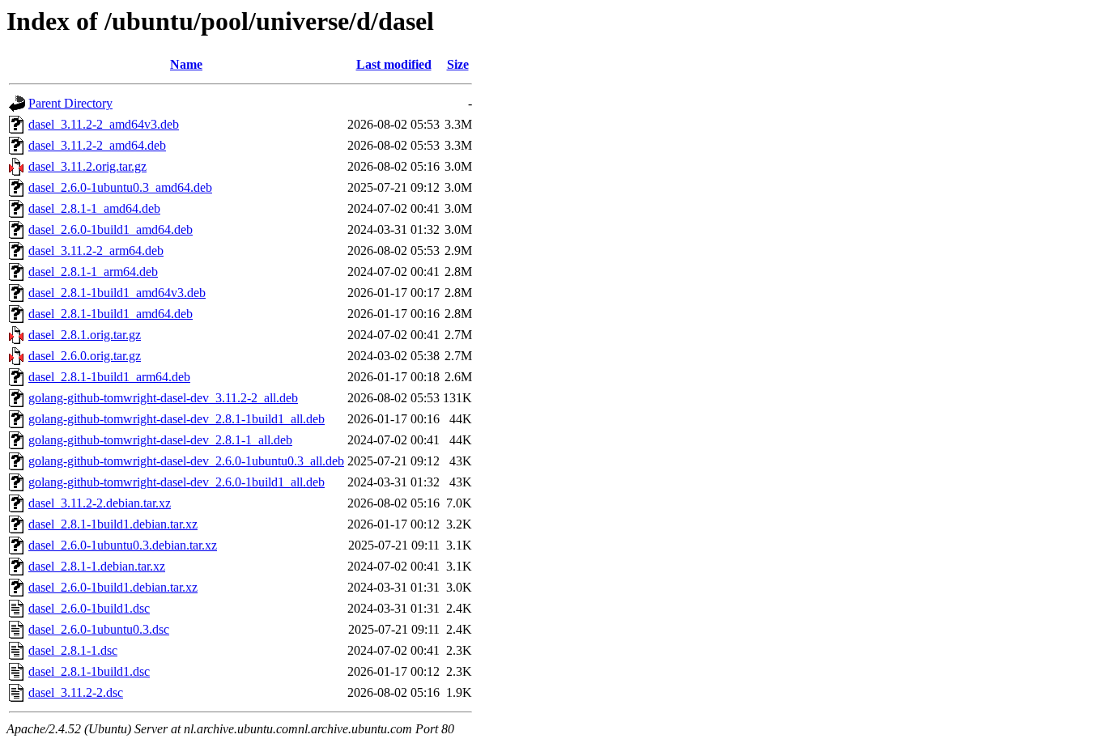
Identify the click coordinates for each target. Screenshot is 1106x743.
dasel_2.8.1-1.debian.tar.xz (96, 566)
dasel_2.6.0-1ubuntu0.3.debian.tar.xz (122, 545)
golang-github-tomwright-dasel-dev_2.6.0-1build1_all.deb (176, 482)
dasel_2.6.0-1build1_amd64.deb (110, 229)
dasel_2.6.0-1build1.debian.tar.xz (113, 587)
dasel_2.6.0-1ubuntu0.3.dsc (98, 629)
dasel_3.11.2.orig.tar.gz (87, 166)
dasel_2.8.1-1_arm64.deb (93, 271)
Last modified (394, 64)
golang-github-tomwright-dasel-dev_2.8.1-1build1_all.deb (176, 419)
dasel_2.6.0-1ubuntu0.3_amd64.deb (120, 187)
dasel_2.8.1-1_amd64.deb (94, 208)
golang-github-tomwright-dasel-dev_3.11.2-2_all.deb (163, 398)
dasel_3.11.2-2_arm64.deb (96, 250)
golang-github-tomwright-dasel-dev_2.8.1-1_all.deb (160, 440)
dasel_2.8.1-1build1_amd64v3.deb (117, 292)
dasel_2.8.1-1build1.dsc (89, 671)
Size (458, 64)
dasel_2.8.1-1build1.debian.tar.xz (113, 524)
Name (186, 64)
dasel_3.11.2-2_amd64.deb (97, 145)
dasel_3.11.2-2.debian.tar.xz (99, 503)
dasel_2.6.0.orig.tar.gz (84, 356)
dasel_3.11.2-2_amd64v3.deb (103, 124)
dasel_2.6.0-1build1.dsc (89, 608)
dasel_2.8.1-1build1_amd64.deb (110, 314)
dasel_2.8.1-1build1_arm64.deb (109, 377)
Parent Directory (70, 103)
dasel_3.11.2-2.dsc (75, 692)
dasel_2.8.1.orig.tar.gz (84, 335)
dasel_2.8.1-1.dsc (72, 650)
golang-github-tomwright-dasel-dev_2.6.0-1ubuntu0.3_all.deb (186, 461)
